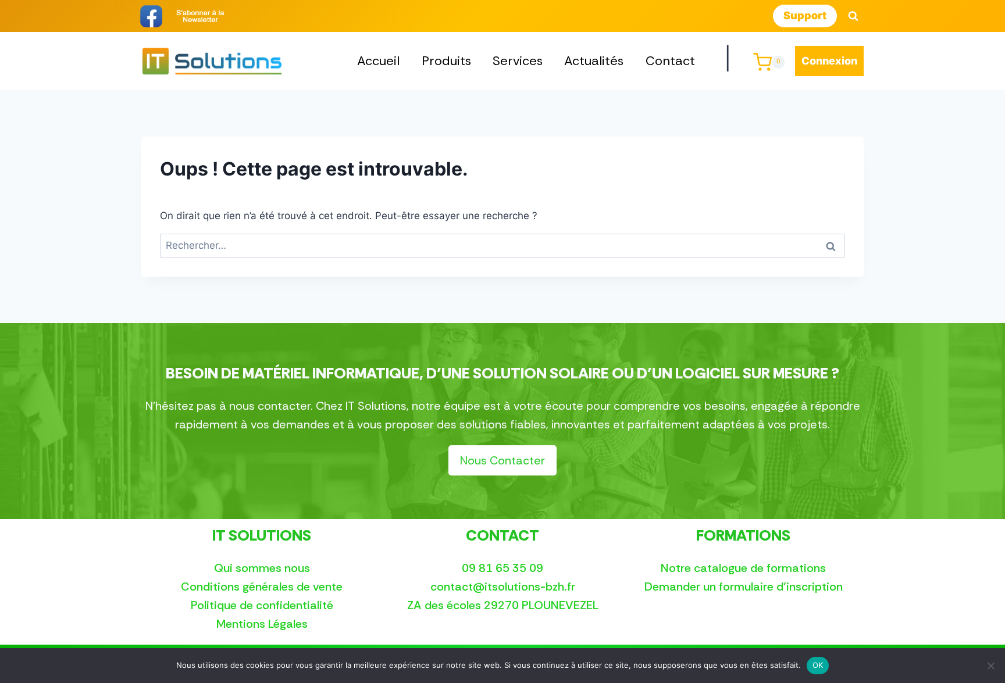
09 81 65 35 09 (502, 567)
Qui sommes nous (262, 567)
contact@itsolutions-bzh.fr (502, 586)
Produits (446, 60)
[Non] (990, 665)
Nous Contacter (502, 460)
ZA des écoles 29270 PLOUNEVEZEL (502, 605)
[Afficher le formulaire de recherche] (853, 16)
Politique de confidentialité (262, 605)
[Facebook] (151, 16)
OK (818, 665)
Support (804, 15)
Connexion (829, 61)
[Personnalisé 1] (200, 16)
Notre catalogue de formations (743, 567)
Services (518, 60)
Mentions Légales (262, 623)
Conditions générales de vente (262, 586)
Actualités (593, 60)
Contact (670, 60)
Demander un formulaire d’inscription (743, 586)
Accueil (378, 60)
